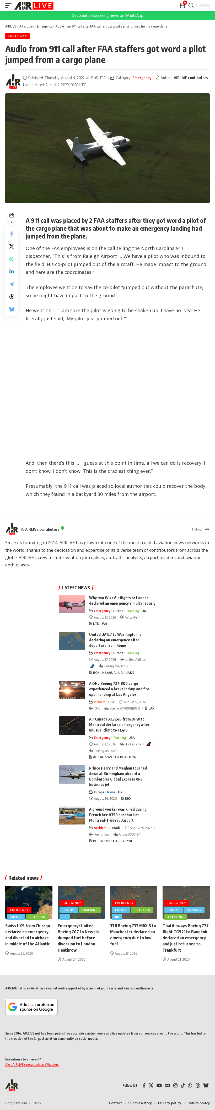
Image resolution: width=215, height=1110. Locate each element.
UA (120, 672)
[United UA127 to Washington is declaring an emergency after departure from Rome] (72, 641)
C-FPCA (120, 757)
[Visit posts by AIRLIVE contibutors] (13, 81)
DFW (132, 757)
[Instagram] (175, 1085)
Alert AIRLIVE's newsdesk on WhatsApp (32, 1064)
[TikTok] (182, 1085)
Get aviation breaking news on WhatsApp (107, 15)
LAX (151, 708)
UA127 (130, 672)
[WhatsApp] (190, 1085)
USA (111, 702)
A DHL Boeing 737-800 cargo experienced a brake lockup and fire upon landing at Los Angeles (119, 689)
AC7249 (106, 757)
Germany (194, 910)
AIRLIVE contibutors (191, 77)
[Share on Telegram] (11, 284)
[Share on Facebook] (11, 234)
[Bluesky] (206, 1085)
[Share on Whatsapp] (11, 259)
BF (95, 841)
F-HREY (118, 841)
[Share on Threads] (11, 296)
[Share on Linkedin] (11, 271)
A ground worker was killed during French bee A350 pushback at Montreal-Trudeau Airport (118, 814)
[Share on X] (11, 246)
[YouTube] (159, 1085)
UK (144, 611)
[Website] (207, 529)
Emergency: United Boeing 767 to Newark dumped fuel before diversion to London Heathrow (78, 938)
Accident (100, 828)
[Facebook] (144, 1085)
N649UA (109, 672)
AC (95, 757)
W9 (104, 623)
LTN (96, 623)
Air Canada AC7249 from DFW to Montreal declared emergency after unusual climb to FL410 (119, 724)
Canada (115, 828)
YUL (130, 841)
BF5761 (105, 841)
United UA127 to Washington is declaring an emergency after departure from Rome (115, 640)
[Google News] (167, 1085)
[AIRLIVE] (33, 5)
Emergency (17, 36)
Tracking (132, 611)
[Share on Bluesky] (11, 309)
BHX (128, 798)
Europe (118, 611)
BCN (96, 672)
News (111, 792)
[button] (9, 5)
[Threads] (197, 1085)
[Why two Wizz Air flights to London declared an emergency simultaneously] (72, 604)
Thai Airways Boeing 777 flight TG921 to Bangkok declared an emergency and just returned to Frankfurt (186, 938)
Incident (100, 702)
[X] (151, 1085)
